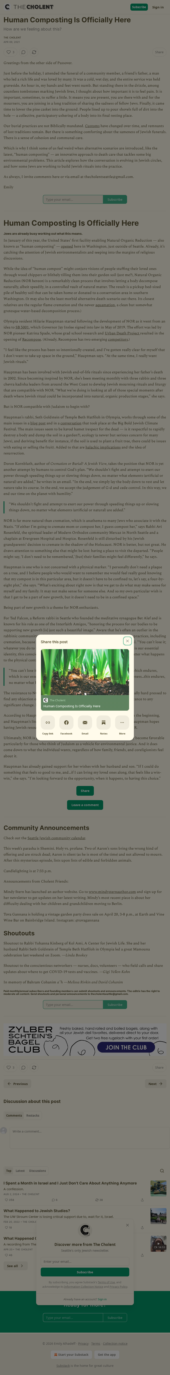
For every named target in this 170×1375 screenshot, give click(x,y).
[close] (127, 641)
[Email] (85, 722)
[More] (122, 722)
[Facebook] (66, 722)
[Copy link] (48, 722)
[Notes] (104, 722)
